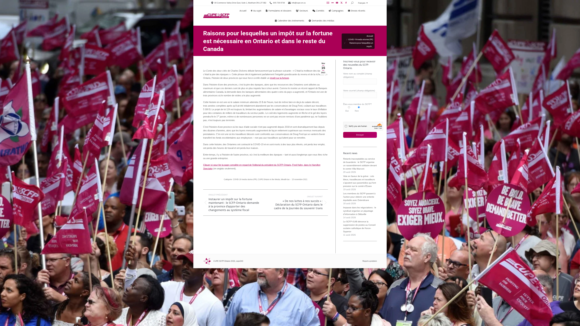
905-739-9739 (279, 3)
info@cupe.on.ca (299, 3)
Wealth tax (285, 179)
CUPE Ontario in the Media (269, 179)
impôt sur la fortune (279, 78)
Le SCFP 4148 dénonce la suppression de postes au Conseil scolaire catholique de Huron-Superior (359, 226)
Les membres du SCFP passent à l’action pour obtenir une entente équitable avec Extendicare (359, 196)
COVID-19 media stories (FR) (245, 179)
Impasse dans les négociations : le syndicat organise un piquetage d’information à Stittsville (359, 210)
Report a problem (369, 261)
